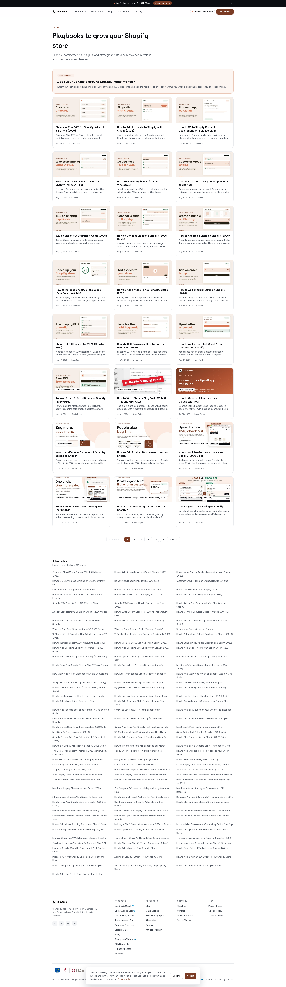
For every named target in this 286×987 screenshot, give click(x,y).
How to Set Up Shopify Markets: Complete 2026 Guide (79, 727)
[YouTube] (68, 923)
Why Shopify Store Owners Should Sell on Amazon (77, 774)
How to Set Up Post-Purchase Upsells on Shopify (138, 665)
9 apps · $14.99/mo (203, 11)
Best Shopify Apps (155, 915)
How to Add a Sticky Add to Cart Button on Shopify (201, 687)
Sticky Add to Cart (124, 910)
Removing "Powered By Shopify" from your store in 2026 (204, 797)
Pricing (138, 11)
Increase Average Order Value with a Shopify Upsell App (204, 843)
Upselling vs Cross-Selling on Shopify (194, 629)
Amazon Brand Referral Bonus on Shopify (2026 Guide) (79, 612)
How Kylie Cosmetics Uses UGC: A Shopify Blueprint (77, 759)
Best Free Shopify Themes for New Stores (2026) (77, 788)
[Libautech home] (59, 12)
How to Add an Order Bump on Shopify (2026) (199, 594)
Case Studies (124, 11)
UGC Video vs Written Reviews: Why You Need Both (140, 732)
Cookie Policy (215, 910)
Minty (117, 934)
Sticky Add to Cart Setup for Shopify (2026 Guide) (201, 732)
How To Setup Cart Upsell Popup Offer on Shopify (77, 865)
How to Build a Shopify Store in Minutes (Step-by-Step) (203, 810)
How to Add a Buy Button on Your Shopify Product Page (203, 709)
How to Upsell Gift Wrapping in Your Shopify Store (139, 829)
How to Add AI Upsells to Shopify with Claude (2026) (140, 572)
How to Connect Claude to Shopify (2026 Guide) (138, 589)
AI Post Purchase (123, 949)
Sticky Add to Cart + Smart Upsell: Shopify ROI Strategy (79, 682)
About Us (181, 906)
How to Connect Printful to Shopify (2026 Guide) (138, 718)
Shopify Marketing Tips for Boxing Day (71, 769)
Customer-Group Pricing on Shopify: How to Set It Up (202, 581)
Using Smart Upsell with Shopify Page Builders (137, 759)
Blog (110, 11)
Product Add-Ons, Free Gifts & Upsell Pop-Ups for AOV (203, 656)
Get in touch (225, 11)
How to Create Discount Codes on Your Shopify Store (202, 701)
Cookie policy (125, 979)
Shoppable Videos (124, 939)
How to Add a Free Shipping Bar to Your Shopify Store (203, 745)
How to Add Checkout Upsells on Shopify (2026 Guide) (79, 656)
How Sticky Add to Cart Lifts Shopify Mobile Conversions (80, 673)
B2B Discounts (122, 944)
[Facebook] (54, 923)
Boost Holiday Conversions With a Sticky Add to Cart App (204, 824)
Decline (177, 976)
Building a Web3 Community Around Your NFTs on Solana (142, 824)
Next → (173, 539)
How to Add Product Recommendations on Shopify (139, 620)
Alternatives (151, 920)
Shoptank (119, 953)
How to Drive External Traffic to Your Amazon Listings (202, 848)
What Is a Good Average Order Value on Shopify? (138, 629)
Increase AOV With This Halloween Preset (135, 764)
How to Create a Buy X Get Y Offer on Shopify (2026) (140, 642)
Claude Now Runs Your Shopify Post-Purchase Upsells (141, 727)
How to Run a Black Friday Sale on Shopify (197, 759)
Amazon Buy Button (124, 915)
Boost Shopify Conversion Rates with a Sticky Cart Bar (203, 764)
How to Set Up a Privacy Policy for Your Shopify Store (141, 696)
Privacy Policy (215, 906)
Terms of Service (216, 915)
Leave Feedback (185, 915)
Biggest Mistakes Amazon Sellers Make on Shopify (139, 687)
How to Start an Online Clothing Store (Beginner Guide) (203, 802)
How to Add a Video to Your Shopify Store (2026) (138, 594)
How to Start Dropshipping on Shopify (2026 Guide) (201, 737)
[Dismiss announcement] (232, 3)
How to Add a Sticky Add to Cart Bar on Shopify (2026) (203, 648)
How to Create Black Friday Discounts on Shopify (138, 682)
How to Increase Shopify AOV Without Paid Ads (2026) (79, 642)
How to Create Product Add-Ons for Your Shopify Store (141, 797)
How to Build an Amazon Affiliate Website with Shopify (202, 815)
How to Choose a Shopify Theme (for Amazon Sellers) (141, 843)
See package (161, 3)
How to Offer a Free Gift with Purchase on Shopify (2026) (204, 634)
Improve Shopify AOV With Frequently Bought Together (79, 838)
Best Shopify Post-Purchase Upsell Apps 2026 (199, 727)
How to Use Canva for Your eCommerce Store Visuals (140, 779)
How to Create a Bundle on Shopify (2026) (197, 589)
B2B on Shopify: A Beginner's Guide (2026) (73, 589)
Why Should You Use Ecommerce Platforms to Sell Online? (205, 774)
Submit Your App (185, 920)
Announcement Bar (124, 920)
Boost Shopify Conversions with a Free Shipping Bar (78, 829)
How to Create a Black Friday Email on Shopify (199, 682)
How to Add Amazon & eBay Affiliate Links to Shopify (202, 718)
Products (78, 11)
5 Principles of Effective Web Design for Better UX (77, 797)
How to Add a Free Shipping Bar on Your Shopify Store (79, 824)
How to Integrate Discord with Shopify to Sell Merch (139, 745)
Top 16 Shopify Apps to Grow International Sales (138, 751)
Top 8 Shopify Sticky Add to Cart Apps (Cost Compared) (142, 838)
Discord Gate (121, 930)
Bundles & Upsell (123, 906)
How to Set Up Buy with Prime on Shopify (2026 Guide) (79, 745)
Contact (181, 910)
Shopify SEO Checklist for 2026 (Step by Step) (75, 603)
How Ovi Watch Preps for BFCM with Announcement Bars (142, 769)
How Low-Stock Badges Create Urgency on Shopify (140, 673)
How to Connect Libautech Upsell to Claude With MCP (202, 612)
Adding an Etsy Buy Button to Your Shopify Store (138, 856)
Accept (190, 976)
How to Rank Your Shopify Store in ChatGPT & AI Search (80, 665)
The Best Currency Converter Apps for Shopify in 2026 (203, 838)
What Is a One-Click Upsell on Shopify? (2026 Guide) (78, 629)
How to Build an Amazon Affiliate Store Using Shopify (78, 696)
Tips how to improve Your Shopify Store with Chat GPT (79, 843)
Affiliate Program (154, 930)
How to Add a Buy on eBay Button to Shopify (136, 848)
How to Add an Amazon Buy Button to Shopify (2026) (78, 810)
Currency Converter (125, 925)
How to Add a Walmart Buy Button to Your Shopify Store (203, 856)
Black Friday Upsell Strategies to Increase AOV (75, 764)
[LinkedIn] (74, 923)
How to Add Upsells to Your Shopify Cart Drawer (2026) (141, 648)
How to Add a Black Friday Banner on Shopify (74, 701)
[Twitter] (61, 923)
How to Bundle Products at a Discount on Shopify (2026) (204, 642)
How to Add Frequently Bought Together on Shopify (140, 737)
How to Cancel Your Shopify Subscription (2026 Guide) (141, 810)
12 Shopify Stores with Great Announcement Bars (76, 779)
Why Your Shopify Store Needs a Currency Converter (140, 774)
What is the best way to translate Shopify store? (199, 769)
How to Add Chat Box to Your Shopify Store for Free (78, 874)
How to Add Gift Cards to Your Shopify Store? (198, 865)
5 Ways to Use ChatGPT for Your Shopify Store (137, 709)
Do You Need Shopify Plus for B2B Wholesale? (137, 581)
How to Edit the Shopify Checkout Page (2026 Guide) (202, 696)
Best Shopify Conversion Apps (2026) (71, 732)
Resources (95, 11)
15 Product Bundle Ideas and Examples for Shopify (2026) (142, 634)
